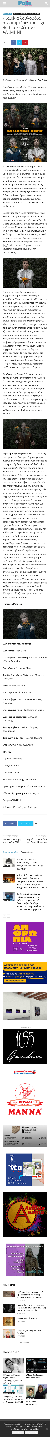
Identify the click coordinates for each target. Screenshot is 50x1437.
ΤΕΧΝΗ (37, 14)
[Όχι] (47, 1429)
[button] (4, 3)
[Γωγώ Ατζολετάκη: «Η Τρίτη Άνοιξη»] (9, 1333)
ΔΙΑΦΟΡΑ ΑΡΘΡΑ (9, 1393)
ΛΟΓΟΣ (5, 881)
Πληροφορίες (31, 1433)
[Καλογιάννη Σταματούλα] (37, 1391)
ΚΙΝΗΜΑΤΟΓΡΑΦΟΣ (27, 14)
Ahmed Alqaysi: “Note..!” (27, 1318)
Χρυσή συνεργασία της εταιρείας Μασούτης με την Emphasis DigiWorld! (13, 1399)
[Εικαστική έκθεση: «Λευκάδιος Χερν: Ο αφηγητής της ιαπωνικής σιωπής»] (9, 862)
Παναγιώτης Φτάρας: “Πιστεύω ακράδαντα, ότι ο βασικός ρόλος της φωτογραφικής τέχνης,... (31, 1308)
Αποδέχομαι (18, 1433)
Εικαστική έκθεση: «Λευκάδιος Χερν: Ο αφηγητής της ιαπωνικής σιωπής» (30, 864)
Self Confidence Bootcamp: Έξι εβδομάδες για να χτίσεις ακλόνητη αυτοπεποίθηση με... (30, 1295)
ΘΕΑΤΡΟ (16, 14)
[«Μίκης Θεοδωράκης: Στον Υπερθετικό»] (37, 1365)
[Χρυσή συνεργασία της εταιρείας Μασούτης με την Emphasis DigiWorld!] (13, 1389)
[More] (36, 823)
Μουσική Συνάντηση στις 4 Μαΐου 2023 (12, 840)
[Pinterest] (25, 42)
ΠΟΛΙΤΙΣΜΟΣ (7, 14)
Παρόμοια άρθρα (10, 852)
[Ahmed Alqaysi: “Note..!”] (9, 1321)
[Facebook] (13, 42)
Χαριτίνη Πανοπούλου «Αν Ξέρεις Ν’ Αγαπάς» (37, 840)
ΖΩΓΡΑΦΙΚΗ (7, 1371)
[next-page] (8, 916)
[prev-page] (4, 916)
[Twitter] (19, 42)
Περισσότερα (27, 852)
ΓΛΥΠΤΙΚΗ (6, 866)
